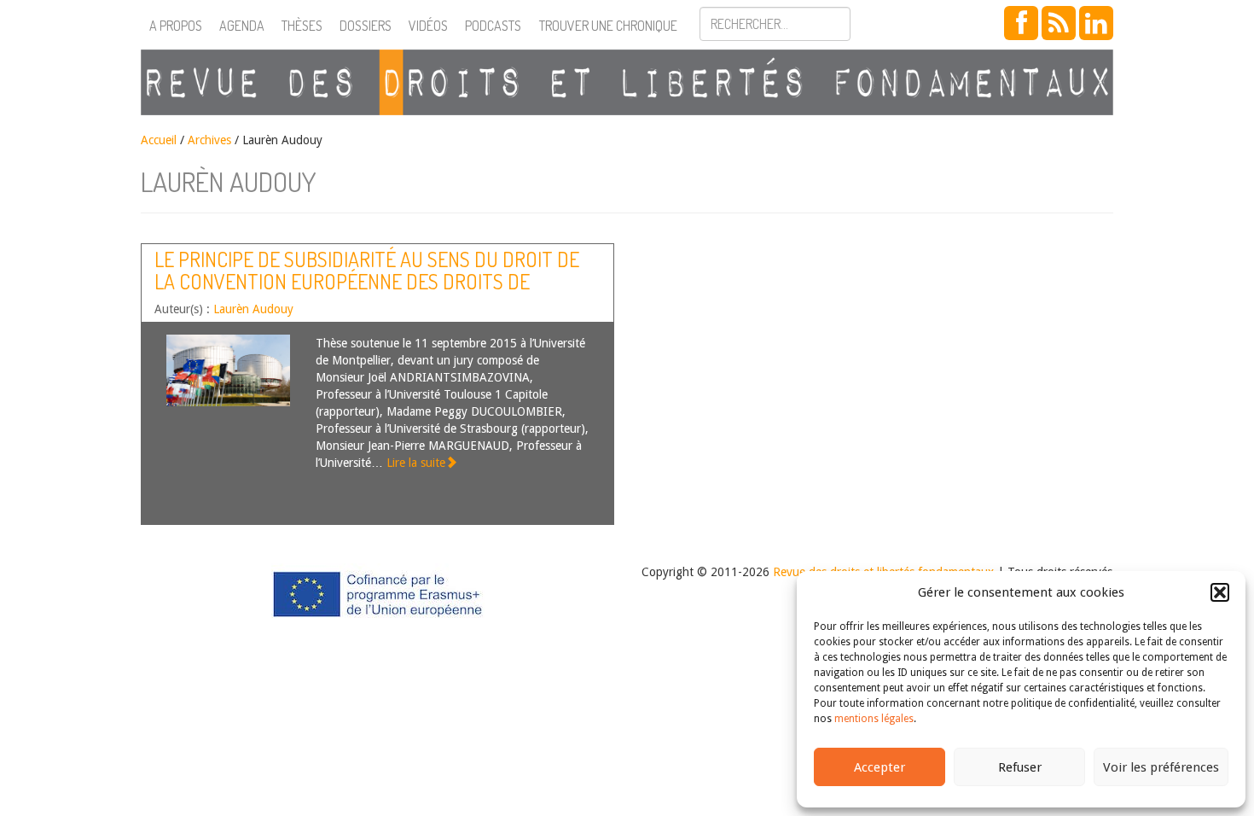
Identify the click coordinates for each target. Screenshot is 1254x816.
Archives (209, 140)
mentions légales (874, 719)
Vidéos (428, 25)
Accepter (879, 767)
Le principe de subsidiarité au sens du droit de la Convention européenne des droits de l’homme (366, 282)
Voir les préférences (1161, 767)
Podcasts (493, 25)
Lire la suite (415, 462)
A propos (175, 25)
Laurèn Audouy (253, 309)
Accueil (159, 140)
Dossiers (366, 25)
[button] (1219, 592)
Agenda (241, 25)
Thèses (302, 25)
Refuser (1020, 767)
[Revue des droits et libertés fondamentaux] (627, 82)
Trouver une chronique (608, 25)
